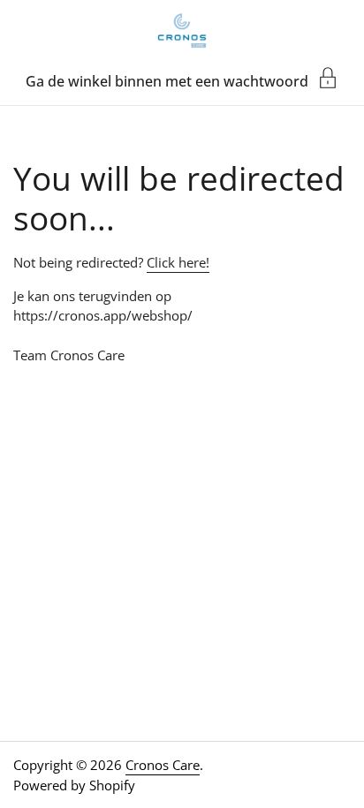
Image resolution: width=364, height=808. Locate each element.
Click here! (178, 262)
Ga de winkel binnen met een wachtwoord (167, 80)
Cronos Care (162, 765)
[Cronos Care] (182, 31)
